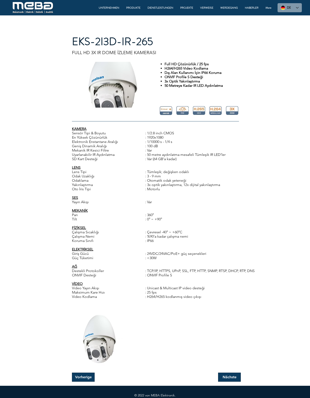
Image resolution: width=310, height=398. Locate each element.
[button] (109, 7)
